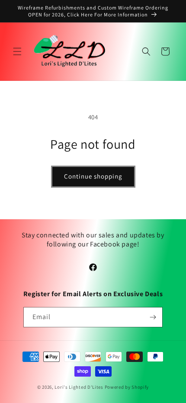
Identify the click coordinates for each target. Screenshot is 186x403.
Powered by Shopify (127, 387)
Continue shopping (93, 176)
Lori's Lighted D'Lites (79, 387)
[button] (17, 51)
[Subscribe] (152, 317)
